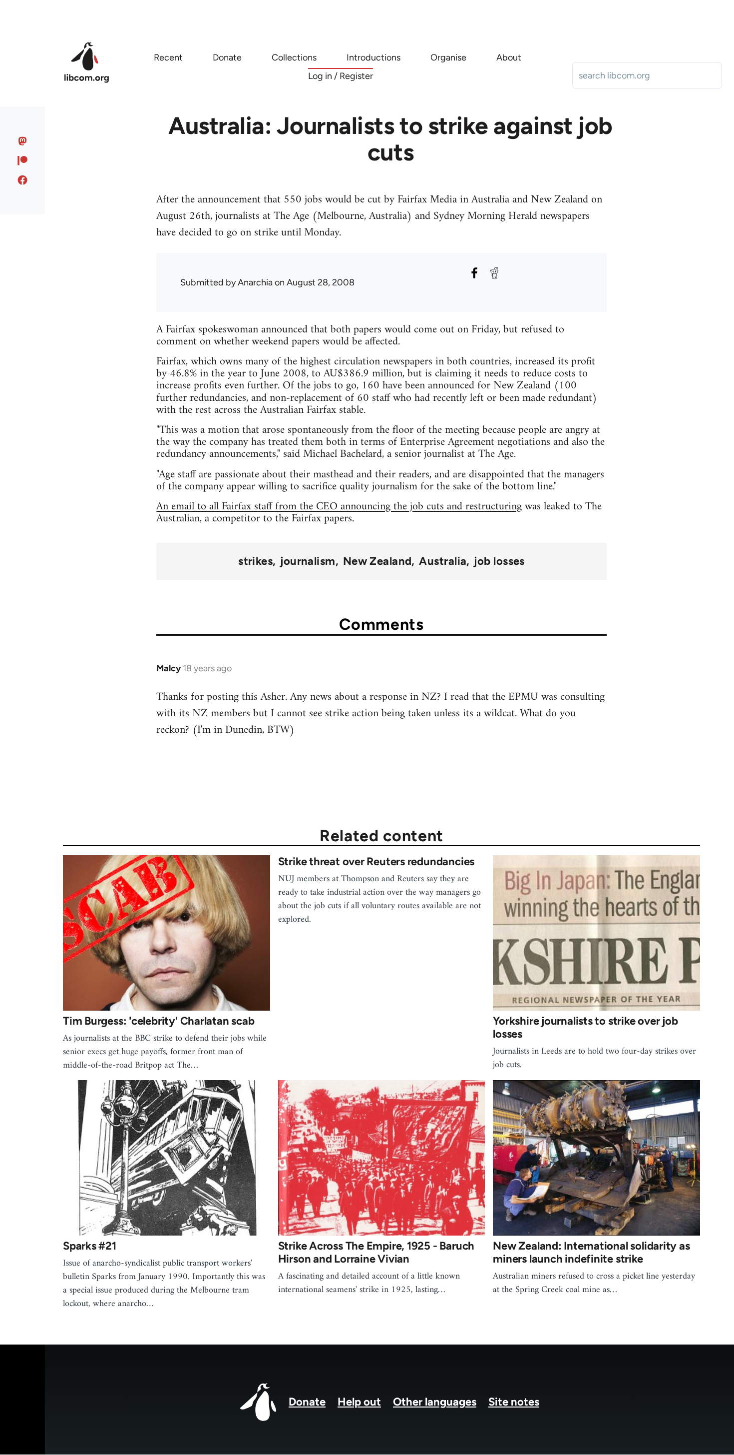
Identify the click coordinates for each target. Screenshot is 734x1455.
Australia (442, 561)
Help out (359, 1402)
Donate (307, 1402)
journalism (307, 561)
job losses (499, 561)
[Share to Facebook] (474, 273)
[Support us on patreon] (22, 160)
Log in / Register (340, 75)
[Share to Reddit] (494, 273)
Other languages (434, 1402)
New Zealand (377, 561)
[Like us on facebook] (22, 180)
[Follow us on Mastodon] (22, 141)
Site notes (513, 1402)
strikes (255, 561)
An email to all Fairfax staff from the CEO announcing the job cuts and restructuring (339, 506)
